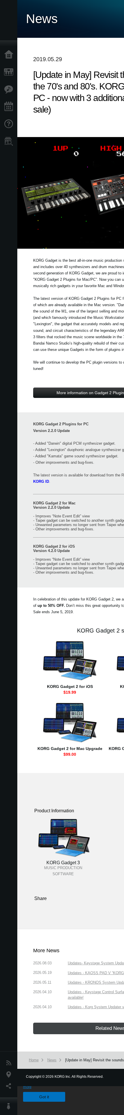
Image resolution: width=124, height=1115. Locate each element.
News (10, 1063)
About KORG (10, 1106)
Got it (44, 1097)
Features (10, 89)
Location (10, 1074)
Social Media (10, 1086)
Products (10, 72)
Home (10, 54)
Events (10, 106)
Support (10, 124)
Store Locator (10, 141)
